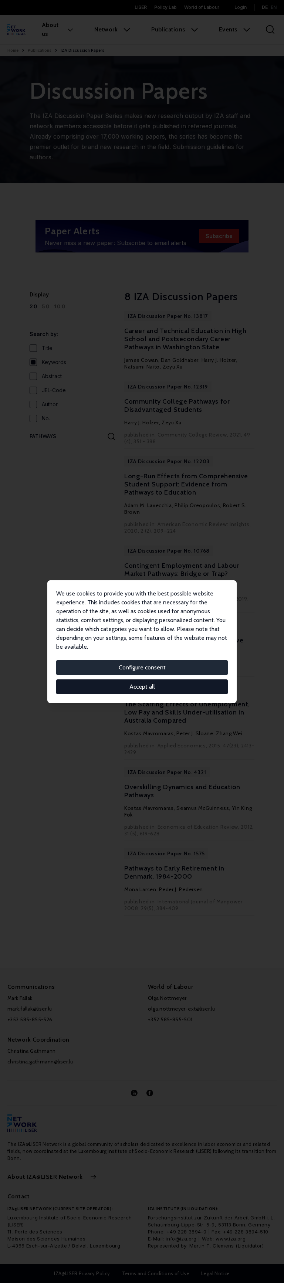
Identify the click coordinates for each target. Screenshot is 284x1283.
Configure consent (142, 667)
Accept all (142, 686)
